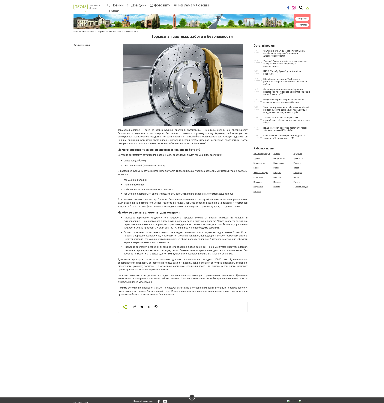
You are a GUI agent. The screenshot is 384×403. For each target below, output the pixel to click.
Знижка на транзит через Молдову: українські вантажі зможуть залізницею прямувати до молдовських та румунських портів (286, 110)
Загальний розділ (262, 153)
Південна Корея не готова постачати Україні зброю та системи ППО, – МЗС (285, 129)
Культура (298, 172)
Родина (297, 182)
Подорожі (258, 187)
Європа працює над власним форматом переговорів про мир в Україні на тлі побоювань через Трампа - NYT (286, 92)
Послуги (277, 182)
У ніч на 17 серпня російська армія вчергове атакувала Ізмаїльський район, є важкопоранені (285, 63)
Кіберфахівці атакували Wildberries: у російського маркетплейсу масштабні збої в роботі (285, 81)
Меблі (276, 168)
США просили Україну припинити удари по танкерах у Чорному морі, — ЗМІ (284, 136)
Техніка (276, 153)
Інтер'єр (277, 177)
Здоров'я (298, 153)
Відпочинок (278, 163)
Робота (276, 187)
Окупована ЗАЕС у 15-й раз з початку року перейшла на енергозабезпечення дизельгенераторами (284, 53)
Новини (117, 5)
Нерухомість (279, 158)
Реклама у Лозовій (193, 5)
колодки (140, 143)
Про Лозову (113, 11)
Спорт (296, 168)
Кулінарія (258, 182)
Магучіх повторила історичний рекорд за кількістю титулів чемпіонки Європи (283, 100)
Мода (296, 177)
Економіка (258, 177)
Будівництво (259, 163)
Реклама (257, 191)
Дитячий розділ (301, 187)
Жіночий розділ (261, 172)
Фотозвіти (162, 5)
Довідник (138, 5)
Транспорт (298, 158)
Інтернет (277, 172)
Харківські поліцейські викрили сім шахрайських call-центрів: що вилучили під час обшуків (286, 120)
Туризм (257, 158)
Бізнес (256, 168)
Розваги (297, 163)
